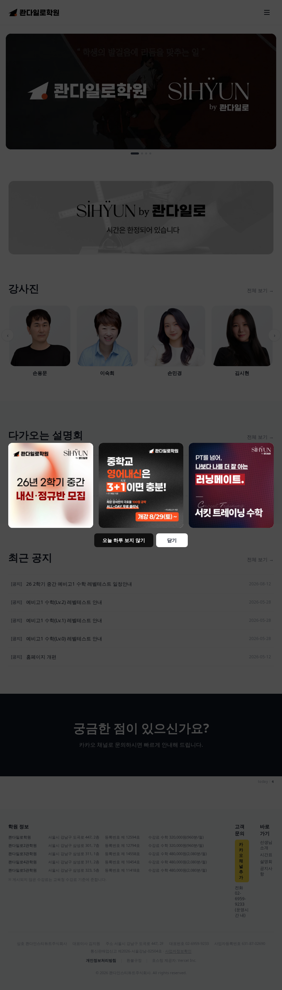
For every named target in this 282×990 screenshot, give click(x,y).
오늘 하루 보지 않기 (123, 540)
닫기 (172, 540)
